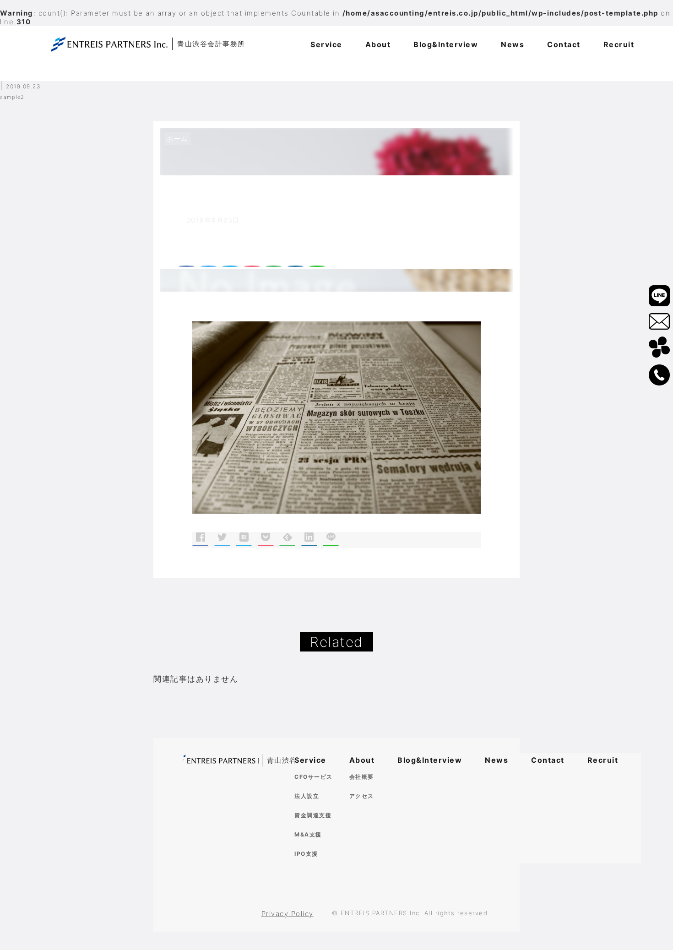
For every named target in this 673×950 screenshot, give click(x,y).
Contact (547, 760)
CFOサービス (313, 776)
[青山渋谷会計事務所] (221, 761)
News (496, 760)
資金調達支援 (312, 815)
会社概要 (361, 776)
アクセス (361, 796)
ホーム (177, 138)
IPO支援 (306, 853)
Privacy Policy (287, 913)
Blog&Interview (429, 760)
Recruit (603, 760)
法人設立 (306, 796)
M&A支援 (308, 834)
